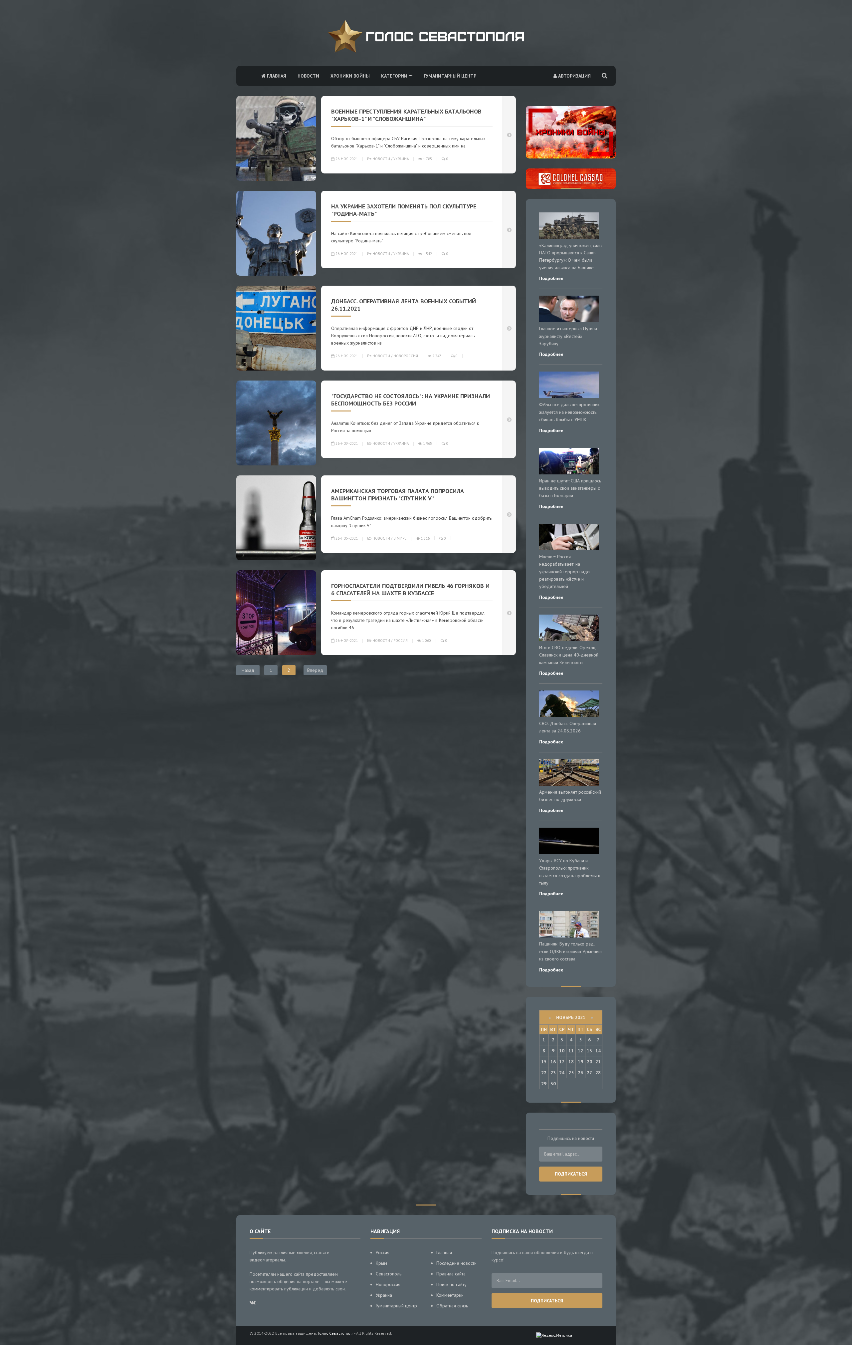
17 (561, 1062)
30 (553, 1084)
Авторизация (574, 76)
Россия (400, 640)
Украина (401, 158)
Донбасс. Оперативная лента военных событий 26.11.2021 (403, 304)
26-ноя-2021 (346, 158)
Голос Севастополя (335, 1333)
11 (571, 1051)
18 (571, 1062)
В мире (399, 538)
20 (589, 1062)
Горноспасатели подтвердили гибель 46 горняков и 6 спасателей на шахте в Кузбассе (410, 589)
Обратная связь (452, 1306)
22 (543, 1073)
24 (561, 1073)
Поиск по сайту (451, 1284)
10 (561, 1051)
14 (598, 1051)
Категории (395, 76)
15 (543, 1062)
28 (598, 1073)
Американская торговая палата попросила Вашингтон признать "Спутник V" (397, 494)
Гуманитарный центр (450, 76)
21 (598, 1062)
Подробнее (551, 278)
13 (589, 1051)
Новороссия (405, 356)
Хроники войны (350, 76)
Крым (381, 1263)
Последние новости (456, 1263)
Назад (248, 670)
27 (589, 1073)
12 (580, 1051)
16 (553, 1062)
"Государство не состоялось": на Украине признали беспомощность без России (410, 399)
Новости (308, 76)
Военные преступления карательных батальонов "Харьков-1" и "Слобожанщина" (406, 115)
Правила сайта (451, 1274)
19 (580, 1062)
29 (543, 1084)
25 (571, 1073)
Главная (276, 76)
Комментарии (450, 1295)
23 (553, 1073)
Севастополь (388, 1274)
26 (580, 1073)
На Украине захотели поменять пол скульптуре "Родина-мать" (403, 209)
